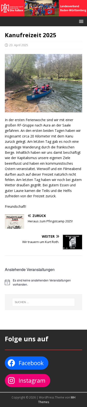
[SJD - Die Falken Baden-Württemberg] (43, 13)
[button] (80, 21)
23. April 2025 (18, 45)
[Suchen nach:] (43, 302)
